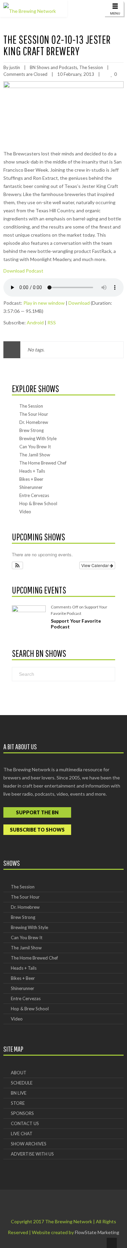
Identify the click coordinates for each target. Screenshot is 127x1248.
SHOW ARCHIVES (28, 1143)
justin (14, 67)
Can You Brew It (35, 446)
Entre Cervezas (34, 495)
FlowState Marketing (97, 1232)
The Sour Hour (33, 414)
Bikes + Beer (31, 479)
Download (79, 303)
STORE (18, 1103)
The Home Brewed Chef (42, 463)
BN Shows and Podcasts (53, 67)
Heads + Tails (32, 471)
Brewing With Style (38, 438)
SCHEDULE (22, 1082)
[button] (17, 565)
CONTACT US (25, 1123)
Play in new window (44, 303)
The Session (91, 67)
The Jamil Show (34, 454)
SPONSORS (22, 1113)
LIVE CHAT (22, 1133)
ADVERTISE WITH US (32, 1154)
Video (25, 511)
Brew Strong (31, 430)
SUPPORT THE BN (37, 812)
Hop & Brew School (38, 503)
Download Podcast (23, 271)
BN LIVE (18, 1093)
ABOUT (18, 1072)
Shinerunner (31, 487)
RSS (51, 322)
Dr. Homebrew (33, 422)
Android (35, 322)
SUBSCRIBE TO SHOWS (37, 830)
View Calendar (95, 565)
